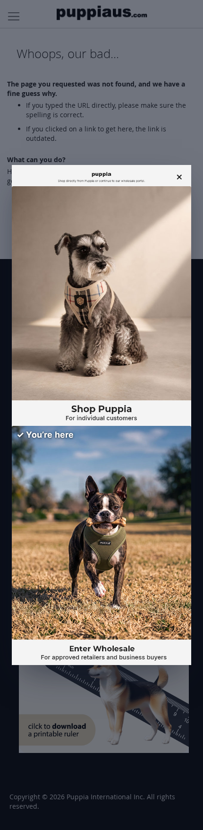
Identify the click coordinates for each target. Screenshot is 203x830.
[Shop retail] (101, 306)
